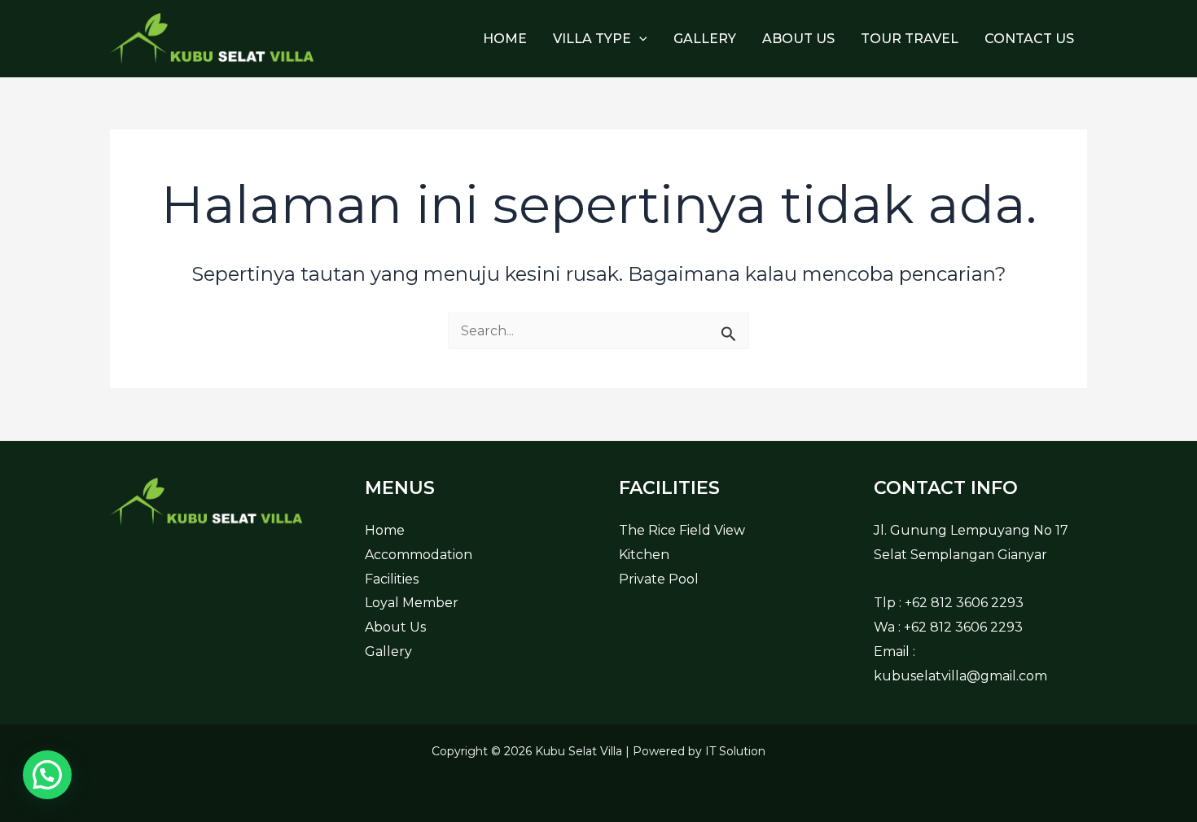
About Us (798, 38)
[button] (639, 39)
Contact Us (1029, 38)
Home (505, 38)
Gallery (704, 38)
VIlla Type (592, 38)
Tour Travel (909, 38)
